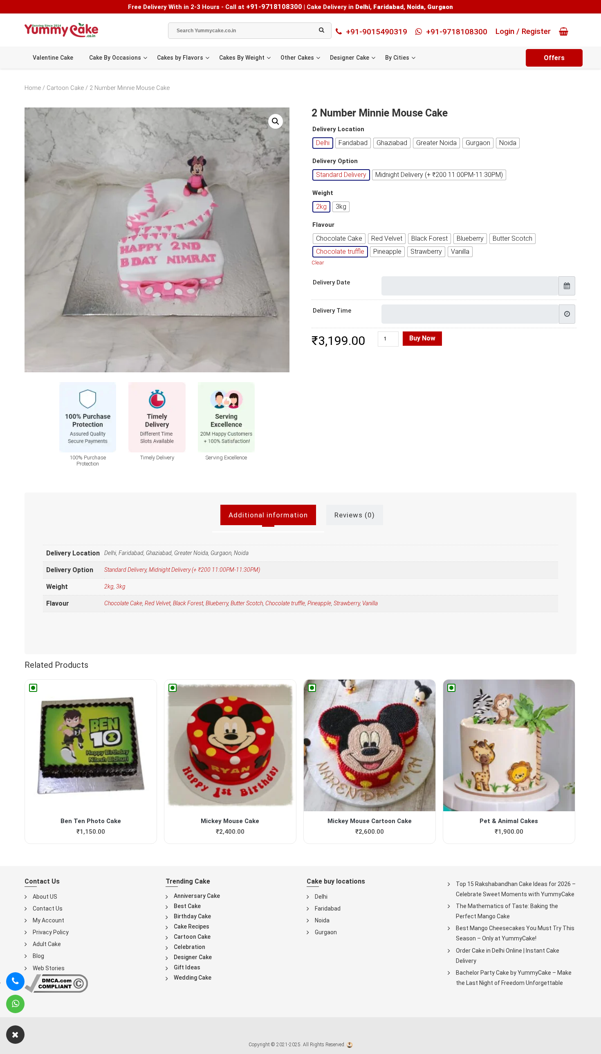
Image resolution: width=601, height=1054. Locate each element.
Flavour (323, 225)
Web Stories (49, 968)
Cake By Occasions (115, 57)
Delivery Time (332, 310)
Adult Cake (47, 944)
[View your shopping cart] (565, 31)
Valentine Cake (53, 57)
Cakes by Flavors (180, 57)
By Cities (397, 57)
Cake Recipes (191, 926)
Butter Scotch (247, 603)
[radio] (322, 143)
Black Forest (188, 603)
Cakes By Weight (242, 57)
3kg (121, 586)
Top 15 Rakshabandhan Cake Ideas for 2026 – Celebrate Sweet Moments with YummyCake (516, 889)
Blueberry (217, 603)
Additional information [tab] (268, 515)
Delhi (321, 896)
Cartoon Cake (65, 88)
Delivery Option (335, 161)
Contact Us (48, 908)
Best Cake (187, 906)
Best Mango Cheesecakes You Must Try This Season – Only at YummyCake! (515, 933)
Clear (318, 263)
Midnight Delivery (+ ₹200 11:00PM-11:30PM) (204, 569)
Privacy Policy (51, 932)
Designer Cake (349, 57)
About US (45, 896)
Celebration (189, 947)
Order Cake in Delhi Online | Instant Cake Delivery (507, 955)
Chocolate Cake (123, 603)
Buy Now (422, 338)
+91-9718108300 (274, 6)
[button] (275, 121)
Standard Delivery (125, 569)
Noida (322, 920)
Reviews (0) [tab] (354, 515)
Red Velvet (157, 603)
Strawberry (347, 603)
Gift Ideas (187, 967)
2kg (109, 586)
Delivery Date (331, 282)
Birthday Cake (192, 916)
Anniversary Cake (197, 896)
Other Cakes (297, 57)
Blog (38, 956)
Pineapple (319, 603)
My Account (48, 920)
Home (33, 88)
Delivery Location (338, 129)
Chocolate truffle (285, 603)
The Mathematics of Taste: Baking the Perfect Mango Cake (507, 911)
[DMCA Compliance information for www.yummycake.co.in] (56, 983)
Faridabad (328, 908)
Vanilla (370, 603)
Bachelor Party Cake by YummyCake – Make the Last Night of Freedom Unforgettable (514, 977)
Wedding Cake (192, 977)
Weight (322, 193)
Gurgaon (326, 932)
